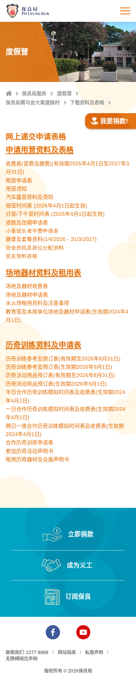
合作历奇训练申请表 (29, 442)
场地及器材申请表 (27, 295)
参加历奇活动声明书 (29, 451)
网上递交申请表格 (36, 137)
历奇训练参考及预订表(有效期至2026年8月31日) (63, 359)
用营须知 (16, 189)
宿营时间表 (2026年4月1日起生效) (46, 206)
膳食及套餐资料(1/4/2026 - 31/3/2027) (51, 239)
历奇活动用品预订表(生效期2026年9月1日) (56, 384)
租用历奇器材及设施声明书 (37, 459)
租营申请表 (19, 180)
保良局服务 (34, 93)
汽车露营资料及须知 (29, 197)
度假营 (64, 93)
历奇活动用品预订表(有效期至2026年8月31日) (60, 375)
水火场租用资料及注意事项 (37, 303)
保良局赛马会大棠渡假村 (33, 102)
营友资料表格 (21, 256)
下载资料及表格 (87, 102)
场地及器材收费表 (27, 286)
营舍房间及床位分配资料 (35, 248)
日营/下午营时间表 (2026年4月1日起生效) (55, 214)
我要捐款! (114, 121)
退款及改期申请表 (27, 223)
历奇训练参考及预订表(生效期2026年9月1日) (59, 367)
